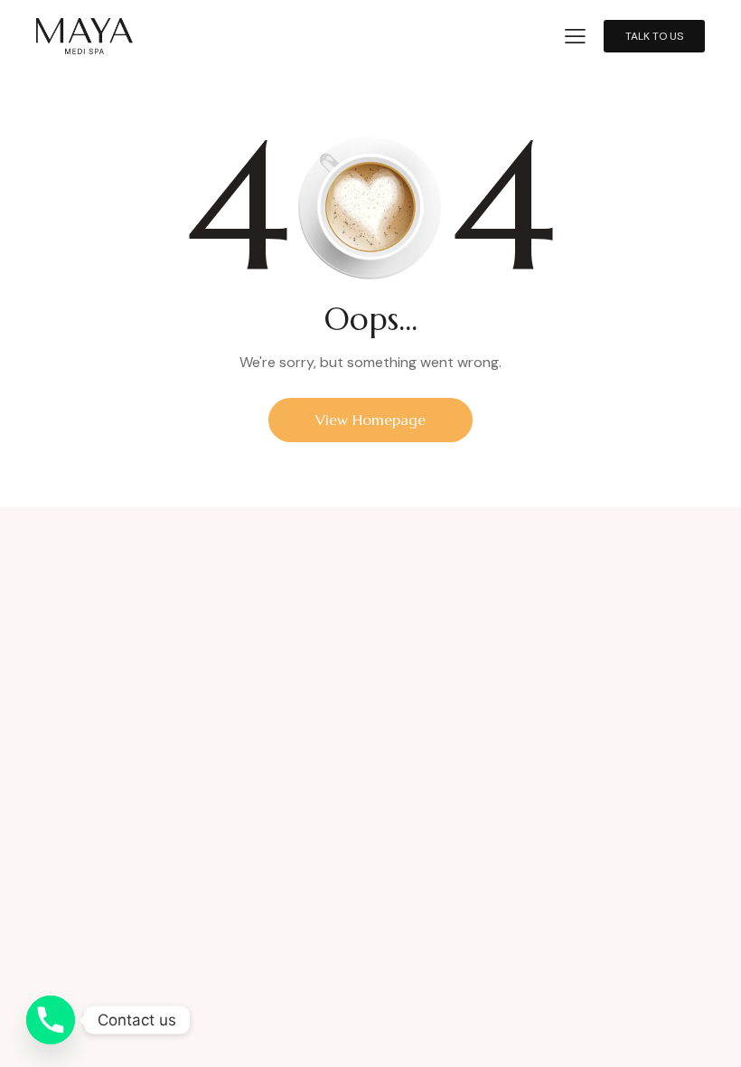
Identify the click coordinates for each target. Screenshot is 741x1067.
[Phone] (50, 1020)
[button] (575, 35)
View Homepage (370, 420)
